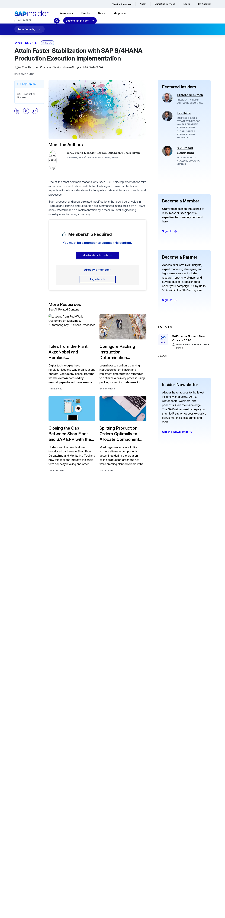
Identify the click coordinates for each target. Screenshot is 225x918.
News (101, 13)
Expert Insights (25, 42)
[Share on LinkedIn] (17, 111)
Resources (66, 13)
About (143, 4)
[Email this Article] (35, 111)
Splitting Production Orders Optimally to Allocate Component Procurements (119, 434)
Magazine (120, 13)
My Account (204, 4)
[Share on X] (26, 111)
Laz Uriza (184, 113)
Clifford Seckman (190, 95)
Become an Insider (77, 20)
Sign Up (167, 231)
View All (162, 355)
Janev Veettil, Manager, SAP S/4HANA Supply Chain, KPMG (103, 152)
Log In (187, 4)
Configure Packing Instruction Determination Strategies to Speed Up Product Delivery (122, 352)
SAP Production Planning (26, 95)
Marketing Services (165, 4)
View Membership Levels (95, 255)
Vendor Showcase (121, 4)
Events (85, 13)
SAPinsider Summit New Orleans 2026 (188, 338)
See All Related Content (64, 309)
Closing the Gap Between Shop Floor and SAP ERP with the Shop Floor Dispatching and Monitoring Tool (71, 434)
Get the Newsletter (175, 431)
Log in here (96, 279)
